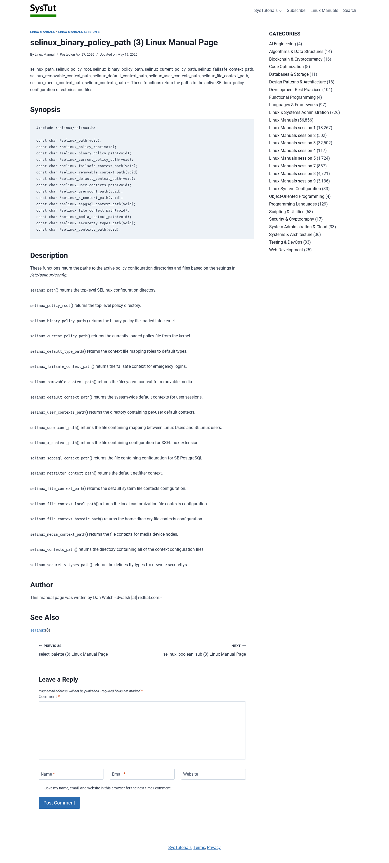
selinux (37, 630)
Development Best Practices (295, 89)
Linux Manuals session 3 (79, 32)
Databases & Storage (289, 74)
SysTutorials (180, 847)
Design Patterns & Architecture (297, 81)
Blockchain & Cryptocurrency (296, 59)
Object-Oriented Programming (296, 196)
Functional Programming (292, 97)
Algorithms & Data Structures (296, 51)
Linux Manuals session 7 (292, 165)
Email (118, 774)
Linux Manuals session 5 (292, 158)
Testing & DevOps (285, 242)
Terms (199, 847)
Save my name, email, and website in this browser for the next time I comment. (108, 788)
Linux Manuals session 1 (292, 127)
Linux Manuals (324, 10)
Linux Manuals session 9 (292, 181)
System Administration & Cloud (298, 226)
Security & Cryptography (291, 219)
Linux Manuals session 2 (292, 135)
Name (48, 774)
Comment (49, 696)
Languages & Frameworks (293, 104)
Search (349, 10)
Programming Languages (293, 204)
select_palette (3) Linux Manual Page (73, 650)
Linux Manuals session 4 (292, 150)
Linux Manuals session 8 (292, 173)
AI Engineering (282, 43)
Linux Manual (45, 54)
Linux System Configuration (295, 188)
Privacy (214, 847)
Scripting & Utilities (286, 211)
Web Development (286, 249)
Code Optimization (286, 66)
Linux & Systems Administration (299, 112)
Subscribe (296, 10)
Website (190, 774)
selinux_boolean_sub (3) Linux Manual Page (204, 650)
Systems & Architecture (290, 234)
